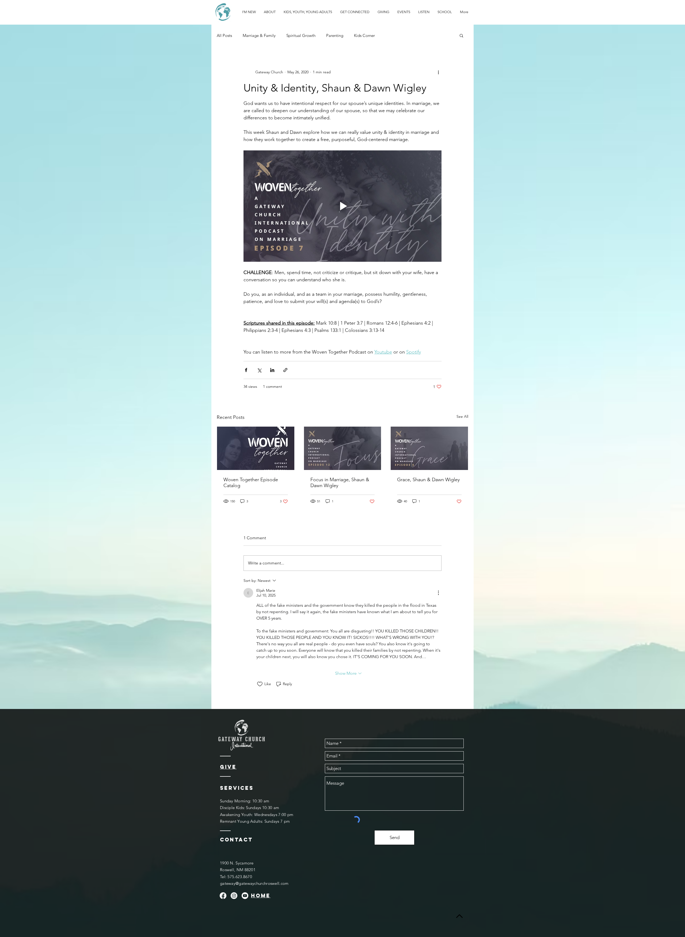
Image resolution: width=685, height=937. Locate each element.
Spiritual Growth (300, 35)
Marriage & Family (259, 35)
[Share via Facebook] (246, 370)
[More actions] (438, 72)
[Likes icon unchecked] (259, 684)
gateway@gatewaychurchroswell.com (254, 883)
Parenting (334, 35)
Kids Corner (364, 35)
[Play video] (342, 206)
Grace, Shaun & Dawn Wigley (428, 480)
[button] (461, 35)
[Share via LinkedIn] (272, 370)
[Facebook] (223, 895)
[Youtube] (245, 895)
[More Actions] (438, 593)
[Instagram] (234, 895)
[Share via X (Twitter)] (259, 370)
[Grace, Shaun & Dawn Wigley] (429, 448)
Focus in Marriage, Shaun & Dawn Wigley (339, 482)
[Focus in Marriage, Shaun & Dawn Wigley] (342, 448)
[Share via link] (285, 370)
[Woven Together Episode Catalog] (255, 448)
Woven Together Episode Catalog (250, 482)
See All (462, 416)
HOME (261, 895)
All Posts (224, 35)
